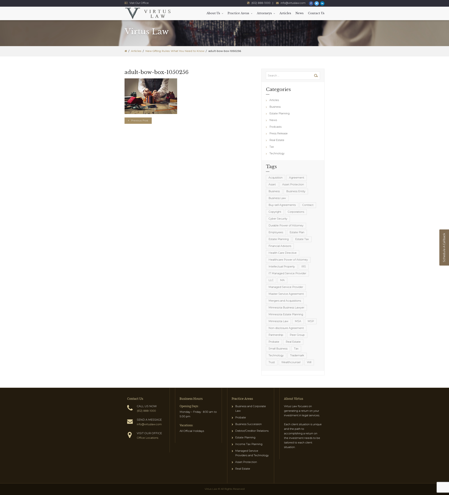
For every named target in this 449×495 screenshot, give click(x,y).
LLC (271, 280)
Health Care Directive (283, 252)
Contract (307, 205)
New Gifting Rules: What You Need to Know (174, 51)
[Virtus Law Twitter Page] (316, 3)
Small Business (278, 348)
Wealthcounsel (290, 362)
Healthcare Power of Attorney (288, 259)
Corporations (296, 211)
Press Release (278, 133)
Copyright (275, 211)
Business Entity (295, 191)
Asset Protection (293, 184)
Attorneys (264, 13)
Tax (271, 146)
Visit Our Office (139, 3)
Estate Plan (297, 232)
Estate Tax (302, 239)
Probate (274, 341)
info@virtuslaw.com (293, 3)
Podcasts (275, 126)
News (300, 13)
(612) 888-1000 (260, 3)
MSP (311, 321)
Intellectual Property (282, 266)
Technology (276, 153)
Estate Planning (279, 113)
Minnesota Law (278, 321)
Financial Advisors (280, 246)
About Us (213, 13)
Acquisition (276, 177)
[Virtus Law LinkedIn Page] (322, 3)
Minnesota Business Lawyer (286, 307)
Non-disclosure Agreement (286, 328)
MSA (298, 321)
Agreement (296, 177)
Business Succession (248, 424)
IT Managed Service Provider (287, 273)
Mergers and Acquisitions (285, 300)
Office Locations (147, 437)
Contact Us (316, 13)
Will (309, 362)
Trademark (297, 355)
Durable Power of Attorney (286, 225)
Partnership (276, 334)
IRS (303, 266)
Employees (276, 232)
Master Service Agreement (286, 293)
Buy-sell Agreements (282, 205)
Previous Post (139, 120)
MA (282, 280)
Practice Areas (238, 13)
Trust (272, 362)
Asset (272, 184)
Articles (285, 13)
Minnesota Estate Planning (286, 314)
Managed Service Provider (286, 287)
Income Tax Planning (248, 444)
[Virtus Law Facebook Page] (311, 3)
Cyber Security (278, 218)
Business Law (277, 198)
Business (275, 106)
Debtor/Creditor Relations (252, 430)
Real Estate (276, 140)
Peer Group (297, 334)
